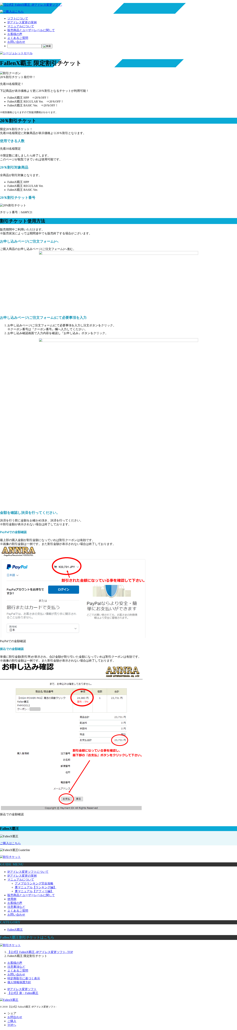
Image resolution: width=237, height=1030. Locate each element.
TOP (40, 952)
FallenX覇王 (15, 929)
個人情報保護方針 (19, 982)
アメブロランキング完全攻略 (34, 883)
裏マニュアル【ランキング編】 (35, 887)
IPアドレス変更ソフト (22, 989)
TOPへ (11, 1024)
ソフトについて (17, 18)
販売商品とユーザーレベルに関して (31, 30)
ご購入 (11, 1021)
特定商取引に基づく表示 (23, 978)
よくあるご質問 (17, 37)
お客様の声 (14, 34)
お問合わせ (14, 1017)
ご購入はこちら (10, 843)
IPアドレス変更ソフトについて (28, 871)
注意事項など (16, 906)
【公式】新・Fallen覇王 (22, 993)
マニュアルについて (20, 26)
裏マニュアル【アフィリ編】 (34, 891)
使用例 (11, 899)
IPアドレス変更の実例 (22, 22)
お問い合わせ (16, 41)
